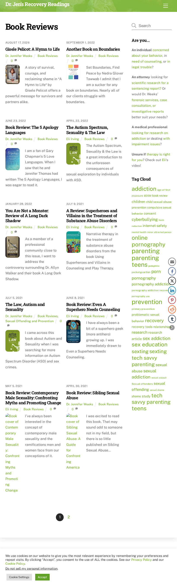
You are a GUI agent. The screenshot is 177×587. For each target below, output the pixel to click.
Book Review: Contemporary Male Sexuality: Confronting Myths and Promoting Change (33, 397)
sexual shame (157, 390)
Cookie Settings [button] (19, 577)
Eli (164, 160)
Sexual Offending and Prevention (29, 321)
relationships (162, 326)
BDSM (147, 195)
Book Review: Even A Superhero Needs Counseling (93, 307)
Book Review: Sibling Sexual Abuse (92, 395)
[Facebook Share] (172, 271)
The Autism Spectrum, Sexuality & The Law (87, 130)
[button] (172, 327)
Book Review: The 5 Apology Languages (31, 130)
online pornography (148, 240)
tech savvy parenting (151, 398)
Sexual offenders (142, 383)
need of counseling (146, 61)
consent (150, 213)
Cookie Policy (15, 563)
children (138, 201)
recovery (154, 320)
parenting (146, 251)
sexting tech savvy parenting (149, 357)
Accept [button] (42, 577)
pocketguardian (141, 272)
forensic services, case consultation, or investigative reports (149, 105)
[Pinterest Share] (172, 300)
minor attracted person (159, 232)
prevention (147, 302)
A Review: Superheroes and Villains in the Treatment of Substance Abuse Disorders (91, 215)
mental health (139, 232)
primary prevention (143, 308)
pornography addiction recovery (151, 290)
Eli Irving (72, 139)
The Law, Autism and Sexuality (25, 307)
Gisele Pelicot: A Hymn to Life (32, 49)
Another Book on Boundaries (93, 49)
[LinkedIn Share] (172, 290)
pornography (144, 278)
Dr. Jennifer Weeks (18, 56)
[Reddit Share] (172, 309)
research (139, 332)
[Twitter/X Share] (172, 281)
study (146, 396)
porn (156, 271)
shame (136, 396)
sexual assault (158, 377)
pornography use (141, 296)
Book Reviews (48, 56)
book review (160, 195)
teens (139, 408)
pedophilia (153, 266)
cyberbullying (145, 219)
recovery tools (142, 326)
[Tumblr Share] (172, 319)
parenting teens (145, 261)
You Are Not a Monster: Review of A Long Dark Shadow (27, 215)
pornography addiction (151, 284)
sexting (140, 351)
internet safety (155, 225)
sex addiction (156, 338)
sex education (150, 344)
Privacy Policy (141, 559)
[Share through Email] (172, 262)
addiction (144, 188)
